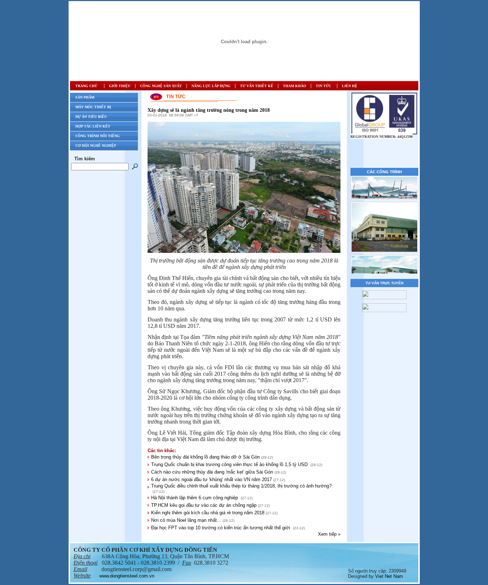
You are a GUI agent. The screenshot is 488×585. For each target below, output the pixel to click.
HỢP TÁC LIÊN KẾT (92, 126)
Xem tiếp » (329, 534)
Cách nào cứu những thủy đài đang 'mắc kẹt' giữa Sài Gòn (212, 472)
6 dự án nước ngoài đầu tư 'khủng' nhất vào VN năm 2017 (211, 479)
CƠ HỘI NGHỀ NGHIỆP (95, 146)
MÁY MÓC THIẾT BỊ (93, 107)
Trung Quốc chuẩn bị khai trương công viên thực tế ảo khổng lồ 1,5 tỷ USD (230, 464)
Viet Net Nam (389, 576)
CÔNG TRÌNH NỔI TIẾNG (97, 136)
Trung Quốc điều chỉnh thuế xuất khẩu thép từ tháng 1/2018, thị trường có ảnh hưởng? (241, 486)
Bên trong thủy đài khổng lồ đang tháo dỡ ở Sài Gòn (205, 457)
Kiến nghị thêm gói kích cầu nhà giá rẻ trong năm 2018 (207, 512)
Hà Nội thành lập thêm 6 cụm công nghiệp (195, 497)
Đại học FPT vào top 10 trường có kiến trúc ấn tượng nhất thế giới (221, 527)
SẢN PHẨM (84, 97)
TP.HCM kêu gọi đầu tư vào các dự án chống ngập (204, 505)
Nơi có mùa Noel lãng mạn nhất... (186, 520)
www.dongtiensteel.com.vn (126, 576)
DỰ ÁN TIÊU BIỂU (91, 117)
